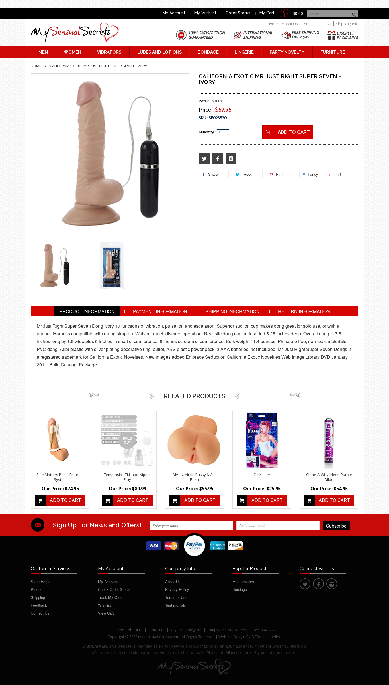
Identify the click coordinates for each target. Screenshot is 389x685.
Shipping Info (347, 24)
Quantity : (207, 132)
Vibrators (109, 52)
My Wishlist (205, 13)
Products (38, 589)
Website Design (231, 636)
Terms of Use (176, 597)
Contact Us (311, 24)
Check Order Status (114, 589)
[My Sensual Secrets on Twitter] (204, 158)
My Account (174, 13)
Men (43, 52)
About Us (290, 24)
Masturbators (243, 581)
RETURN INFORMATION (304, 311)
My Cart (267, 13)
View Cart (106, 613)
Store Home (40, 581)
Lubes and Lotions (159, 52)
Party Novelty (287, 52)
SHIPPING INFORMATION (232, 311)
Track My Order (111, 597)
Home (272, 24)
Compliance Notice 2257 (227, 629)
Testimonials (175, 605)
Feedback (39, 605)
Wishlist (104, 605)
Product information (87, 311)
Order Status (238, 13)
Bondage (208, 52)
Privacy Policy (177, 589)
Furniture (332, 52)
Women (72, 52)
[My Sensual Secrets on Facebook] (217, 158)
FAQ (327, 24)
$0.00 (298, 13)
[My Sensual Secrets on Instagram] (231, 158)
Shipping (38, 597)
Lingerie (244, 52)
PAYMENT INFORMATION (160, 311)
